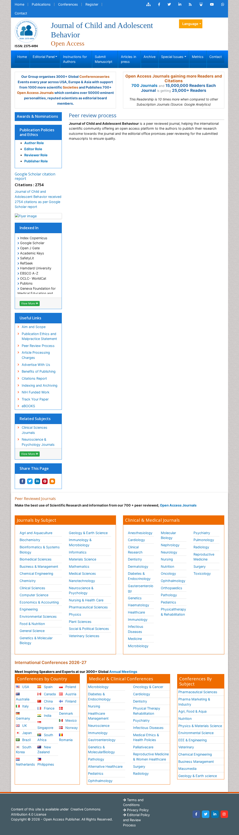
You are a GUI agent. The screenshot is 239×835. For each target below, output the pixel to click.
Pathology (169, 595)
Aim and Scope (34, 327)
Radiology (201, 547)
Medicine (135, 639)
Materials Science (82, 559)
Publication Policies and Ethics (37, 132)
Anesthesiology (140, 533)
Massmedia (187, 769)
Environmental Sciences (38, 616)
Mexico (70, 720)
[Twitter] (205, 814)
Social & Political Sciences (89, 629)
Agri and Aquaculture (36, 533)
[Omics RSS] (190, 4)
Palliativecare (143, 747)
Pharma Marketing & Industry (194, 701)
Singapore (45, 728)
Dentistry (135, 559)
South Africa (45, 737)
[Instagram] (224, 814)
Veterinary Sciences (84, 636)
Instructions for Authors (75, 59)
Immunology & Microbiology (80, 542)
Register (91, 4)
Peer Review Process (38, 346)
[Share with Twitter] (30, 481)
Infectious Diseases (135, 629)
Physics (75, 614)
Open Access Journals (35, 93)
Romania (66, 740)
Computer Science (34, 595)
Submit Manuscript (103, 59)
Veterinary (186, 747)
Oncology (168, 573)
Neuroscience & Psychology (81, 590)
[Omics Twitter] (169, 4)
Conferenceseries (94, 77)
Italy (25, 706)
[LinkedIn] (215, 814)
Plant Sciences (80, 622)
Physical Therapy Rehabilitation (146, 710)
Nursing (167, 559)
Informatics (78, 552)
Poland (70, 687)
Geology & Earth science (197, 776)
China (48, 701)
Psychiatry (201, 533)
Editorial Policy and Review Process (136, 820)
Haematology (138, 605)
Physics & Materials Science (200, 726)
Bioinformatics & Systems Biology (40, 549)
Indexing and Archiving (39, 385)
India (47, 715)
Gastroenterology (102, 740)
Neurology (169, 552)
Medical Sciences (82, 573)
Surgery (199, 566)
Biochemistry (30, 540)
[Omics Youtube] (212, 4)
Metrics (198, 57)
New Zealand (44, 749)
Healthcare (136, 612)
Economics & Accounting (39, 602)
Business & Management (39, 566)
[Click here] (148, 4)
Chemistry (28, 581)
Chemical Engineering (36, 573)
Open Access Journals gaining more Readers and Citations (173, 78)
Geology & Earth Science (88, 533)
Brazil (26, 740)
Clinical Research (135, 549)
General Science (32, 631)
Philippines (45, 764)
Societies (70, 87)
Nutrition (167, 566)
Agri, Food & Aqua (192, 711)
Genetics (135, 598)
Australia (22, 699)
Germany (23, 718)
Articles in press (128, 59)
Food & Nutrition (32, 624)
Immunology (138, 619)
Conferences (68, 4)
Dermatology (138, 566)
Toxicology (202, 573)
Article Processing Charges (36, 355)
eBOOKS (28, 406)
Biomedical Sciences (36, 559)
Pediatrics (168, 602)
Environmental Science (196, 733)
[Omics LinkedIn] (180, 4)
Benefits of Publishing (39, 371)
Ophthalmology (173, 581)
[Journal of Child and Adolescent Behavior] (26, 31)
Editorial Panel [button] (44, 57)
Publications (41, 4)
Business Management (196, 762)
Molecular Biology (168, 535)
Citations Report (34, 378)
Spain (48, 687)
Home (19, 4)
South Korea (24, 749)
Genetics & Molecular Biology (36, 640)
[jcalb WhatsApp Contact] (223, 4)
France (48, 708)
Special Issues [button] (172, 57)
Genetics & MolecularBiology (101, 749)
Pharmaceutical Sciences (88, 607)
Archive (149, 57)
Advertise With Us (36, 365)
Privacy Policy (137, 810)
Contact (21, 13)
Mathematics (79, 566)
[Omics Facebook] (159, 4)
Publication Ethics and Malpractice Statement (39, 336)
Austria (70, 694)
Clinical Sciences (32, 588)
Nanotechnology (82, 581)
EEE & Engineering (192, 740)
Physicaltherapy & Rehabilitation (173, 611)
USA (25, 687)
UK (24, 726)
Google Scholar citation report (35, 176)
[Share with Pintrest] (45, 481)
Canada (49, 694)
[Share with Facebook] (22, 481)
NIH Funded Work (35, 392)
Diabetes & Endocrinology (139, 576)
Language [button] (190, 24)
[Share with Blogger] (52, 481)
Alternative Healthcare (105, 766)
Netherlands (25, 764)
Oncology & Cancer (148, 687)
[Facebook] (196, 814)
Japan (26, 733)
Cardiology (136, 540)
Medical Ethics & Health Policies (146, 737)
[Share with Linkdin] (37, 481)
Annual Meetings (123, 672)
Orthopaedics (171, 588)
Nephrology (170, 545)
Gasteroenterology (140, 588)
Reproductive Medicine (203, 556)
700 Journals (144, 85)
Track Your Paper (35, 399)
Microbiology (138, 646)
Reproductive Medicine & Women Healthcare (151, 756)
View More (28, 303)
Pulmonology (203, 540)
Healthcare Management (98, 716)
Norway (71, 728)
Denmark (66, 713)
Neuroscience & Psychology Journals (38, 441)
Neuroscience (98, 726)
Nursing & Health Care (86, 600)
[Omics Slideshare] (201, 4)
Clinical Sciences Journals (34, 430)
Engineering (29, 609)
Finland (70, 701)
